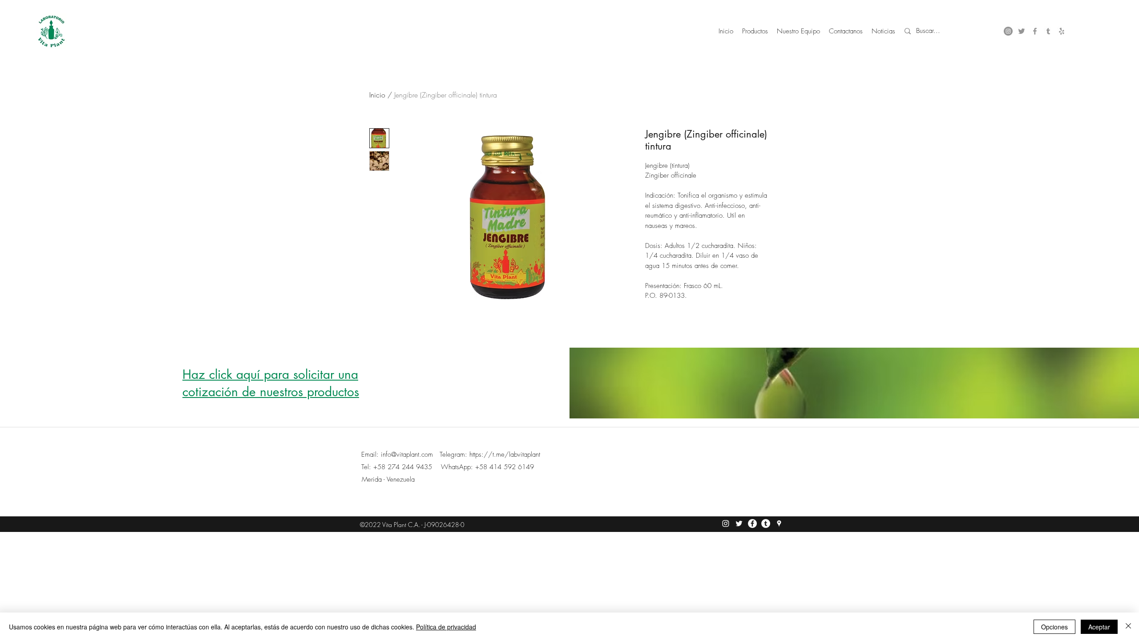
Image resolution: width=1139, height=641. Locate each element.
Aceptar (1099, 626)
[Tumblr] (1048, 31)
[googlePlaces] (1061, 31)
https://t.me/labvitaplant (504, 454)
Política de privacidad (446, 626)
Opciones (1054, 626)
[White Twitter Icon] (739, 523)
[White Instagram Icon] (725, 523)
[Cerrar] (1128, 627)
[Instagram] (1008, 31)
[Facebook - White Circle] (752, 523)
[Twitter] (1021, 31)
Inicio (377, 95)
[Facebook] (1034, 31)
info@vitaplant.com (407, 454)
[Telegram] (765, 523)
